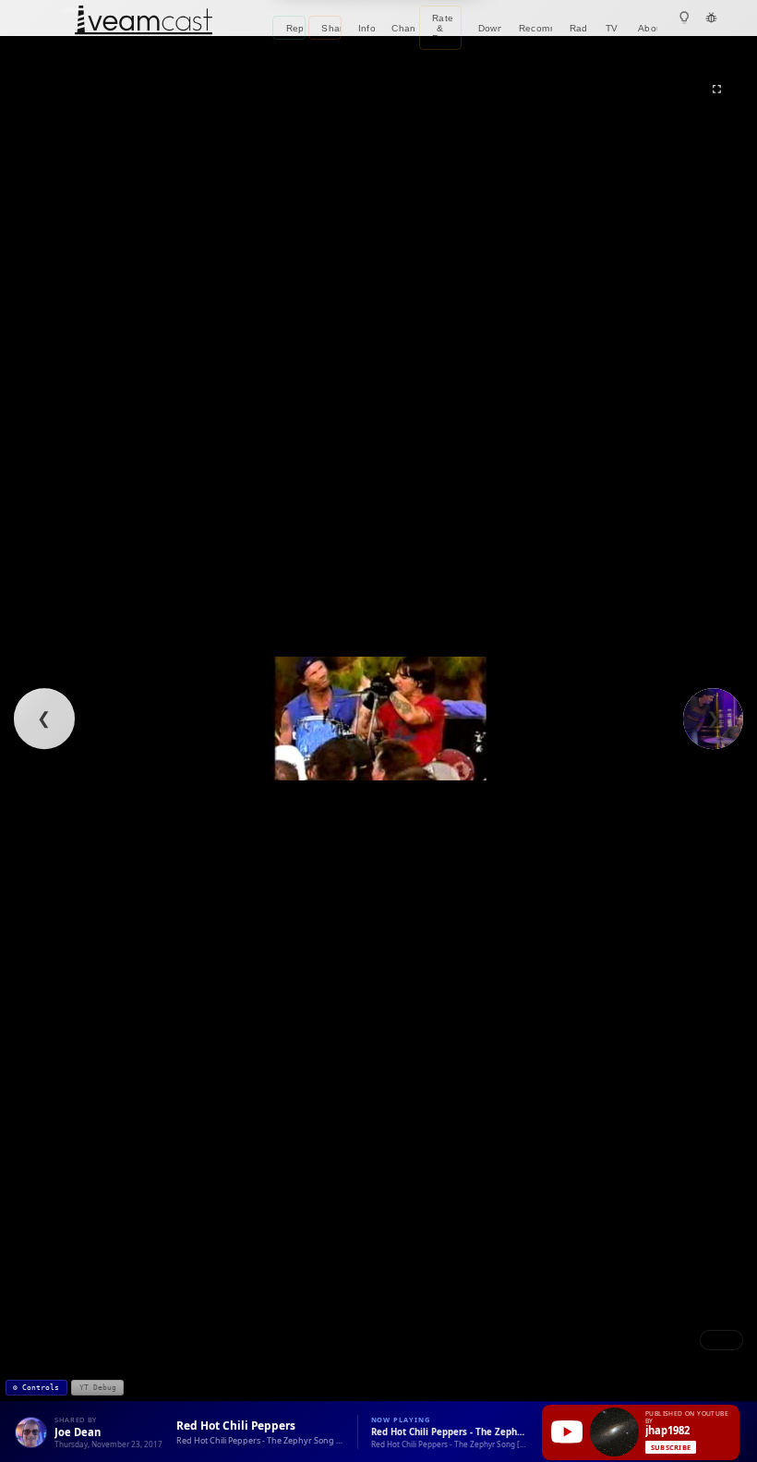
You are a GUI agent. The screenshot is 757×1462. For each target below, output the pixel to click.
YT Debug (97, 1387)
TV (612, 28)
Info (367, 28)
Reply (296, 28)
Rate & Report (447, 28)
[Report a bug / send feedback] (711, 18)
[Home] (143, 21)
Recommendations (536, 28)
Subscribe (671, 1447)
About (647, 28)
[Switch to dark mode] (684, 18)
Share (331, 28)
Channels (403, 28)
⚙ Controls (36, 1387)
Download (490, 28)
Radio (579, 28)
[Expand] (716, 89)
